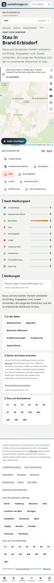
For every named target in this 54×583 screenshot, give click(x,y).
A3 (22, 404)
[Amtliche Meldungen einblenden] (51, 96)
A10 (30, 412)
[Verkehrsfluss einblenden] (51, 83)
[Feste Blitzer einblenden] (51, 90)
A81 (16, 419)
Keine (49, 151)
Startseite (6, 27)
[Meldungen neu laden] (51, 109)
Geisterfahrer (8, 474)
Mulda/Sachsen (14, 323)
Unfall (11, 181)
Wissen (21, 482)
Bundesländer (8, 482)
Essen (36, 518)
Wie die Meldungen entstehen (18, 385)
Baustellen (43, 166)
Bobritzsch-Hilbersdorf (17, 330)
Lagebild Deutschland (11, 467)
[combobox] (40, 4)
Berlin (7, 503)
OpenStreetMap (31, 144)
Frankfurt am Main (13, 511)
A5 (36, 404)
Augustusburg (13, 345)
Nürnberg (23, 533)
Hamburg (19, 503)
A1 (8, 404)
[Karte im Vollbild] (51, 77)
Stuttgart (31, 511)
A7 (8, 412)
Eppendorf (31, 323)
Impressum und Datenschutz (14, 489)
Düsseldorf (9, 518)
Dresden (32, 526)
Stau (10, 174)
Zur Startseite (12, 77)
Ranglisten (21, 474)
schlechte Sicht (31, 181)
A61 (8, 419)
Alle (43, 151)
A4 (29, 404)
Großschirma (37, 338)
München (33, 503)
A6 (44, 404)
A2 (15, 404)
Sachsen (16, 27)
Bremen (19, 526)
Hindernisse (14, 189)
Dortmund (24, 518)
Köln (45, 503)
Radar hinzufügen (15, 141)
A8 (15, 412)
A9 (22, 412)
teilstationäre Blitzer (18, 166)
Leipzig (7, 526)
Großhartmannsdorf (16, 338)
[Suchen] (49, 4)
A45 (38, 412)
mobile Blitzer (15, 159)
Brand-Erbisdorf (30, 27)
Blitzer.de (50, 144)
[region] (27, 106)
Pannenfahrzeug (37, 189)
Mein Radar (32, 482)
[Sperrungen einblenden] (51, 102)
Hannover (9, 533)
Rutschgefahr (29, 174)
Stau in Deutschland (32, 467)
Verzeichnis (34, 474)
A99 (24, 419)
